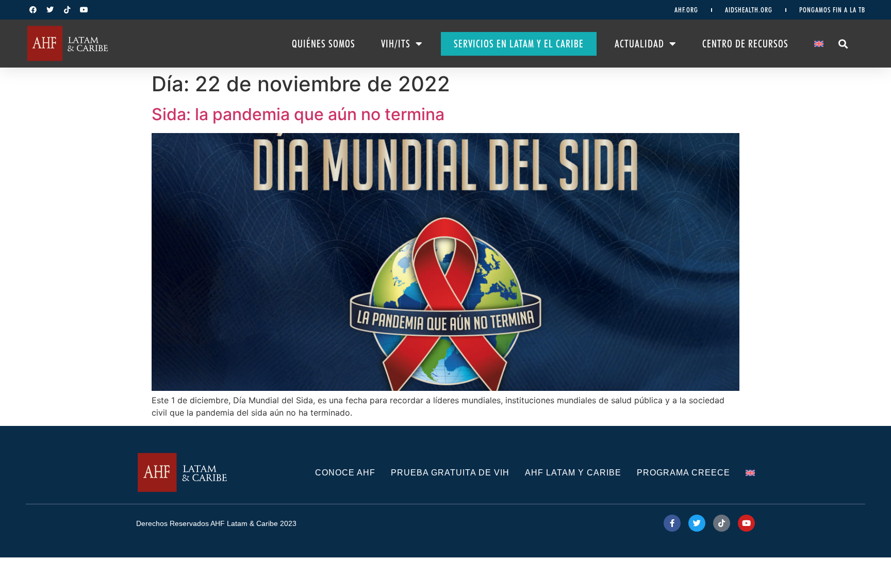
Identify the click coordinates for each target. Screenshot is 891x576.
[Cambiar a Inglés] (818, 44)
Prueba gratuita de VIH (450, 472)
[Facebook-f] (672, 523)
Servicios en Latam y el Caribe (519, 44)
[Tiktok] (67, 10)
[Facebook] (33, 10)
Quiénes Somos (323, 44)
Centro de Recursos (745, 44)
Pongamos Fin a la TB (832, 10)
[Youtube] (84, 10)
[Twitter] (50, 10)
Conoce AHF (345, 472)
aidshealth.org (748, 10)
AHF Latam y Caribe (573, 472)
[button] (842, 43)
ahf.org (686, 10)
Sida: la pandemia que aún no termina (298, 114)
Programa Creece (683, 472)
